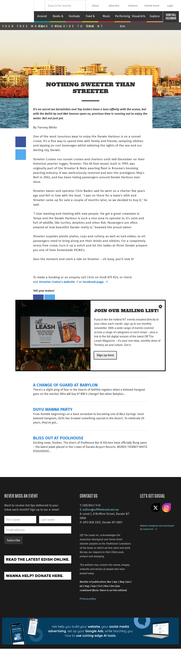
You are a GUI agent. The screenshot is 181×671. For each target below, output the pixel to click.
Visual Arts (138, 16)
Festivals (74, 16)
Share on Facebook (20, 142)
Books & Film (58, 18)
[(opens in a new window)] (37, 559)
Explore (155, 16)
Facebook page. (93, 281)
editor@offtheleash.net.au (101, 509)
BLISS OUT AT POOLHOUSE (58, 437)
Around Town (42, 18)
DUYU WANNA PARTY (52, 409)
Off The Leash (18, 11)
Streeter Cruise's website (57, 281)
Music (106, 16)
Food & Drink (90, 18)
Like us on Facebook (144, 507)
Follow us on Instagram (166, 507)
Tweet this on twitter (20, 154)
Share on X (155, 507)
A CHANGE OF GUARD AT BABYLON (65, 384)
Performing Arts (122, 18)
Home (39, 5)
